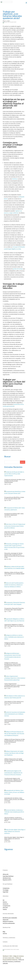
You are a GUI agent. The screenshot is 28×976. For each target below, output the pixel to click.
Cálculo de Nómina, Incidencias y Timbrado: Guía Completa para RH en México (14, 819)
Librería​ (5, 933)
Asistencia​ (5, 904)
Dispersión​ (5, 919)
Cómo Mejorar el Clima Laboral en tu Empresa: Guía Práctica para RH (13, 702)
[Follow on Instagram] (8, 854)
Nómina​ (5, 902)
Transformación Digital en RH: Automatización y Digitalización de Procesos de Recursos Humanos (13, 780)
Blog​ (4, 931)
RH (3, 900)
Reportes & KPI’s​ (7, 880)
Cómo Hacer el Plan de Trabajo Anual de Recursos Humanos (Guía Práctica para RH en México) (14, 533)
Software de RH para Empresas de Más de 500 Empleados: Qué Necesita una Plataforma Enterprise (14, 741)
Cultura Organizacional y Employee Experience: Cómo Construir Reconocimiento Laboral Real (14, 685)
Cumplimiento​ (6, 906)
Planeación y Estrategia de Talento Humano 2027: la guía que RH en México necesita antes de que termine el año (14, 555)
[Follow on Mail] (21, 854)
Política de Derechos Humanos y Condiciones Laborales (13, 961)
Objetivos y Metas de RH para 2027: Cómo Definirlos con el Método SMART (14, 573)
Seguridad (5, 892)
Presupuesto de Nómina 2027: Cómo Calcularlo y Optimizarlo (13, 514)
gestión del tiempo (18, 269)
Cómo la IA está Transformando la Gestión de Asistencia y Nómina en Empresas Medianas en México (13, 592)
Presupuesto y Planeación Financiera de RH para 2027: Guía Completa (14, 609)
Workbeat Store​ (7, 878)
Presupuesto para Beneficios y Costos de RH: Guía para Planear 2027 (14, 498)
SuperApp (8, 876)
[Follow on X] (15, 854)
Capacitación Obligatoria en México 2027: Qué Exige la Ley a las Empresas (14, 625)
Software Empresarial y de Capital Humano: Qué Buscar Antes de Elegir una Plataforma (14, 760)
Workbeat (14, 179)
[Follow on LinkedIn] (12, 854)
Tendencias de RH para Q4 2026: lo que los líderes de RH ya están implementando (14, 481)
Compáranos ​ (6, 888)
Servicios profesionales (9, 923)
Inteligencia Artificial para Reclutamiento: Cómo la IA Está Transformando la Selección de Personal (12, 665)
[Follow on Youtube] (18, 854)
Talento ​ (5, 909)
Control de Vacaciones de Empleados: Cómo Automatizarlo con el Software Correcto (14, 721)
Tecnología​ (5, 890)
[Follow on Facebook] (5, 854)
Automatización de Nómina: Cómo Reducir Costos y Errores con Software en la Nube (14, 799)
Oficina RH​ (5, 874)
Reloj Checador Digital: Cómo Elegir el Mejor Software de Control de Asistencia (14, 839)
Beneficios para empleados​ (10, 918)
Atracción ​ (5, 907)
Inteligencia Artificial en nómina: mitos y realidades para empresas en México (14, 643)
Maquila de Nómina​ (8, 921)
